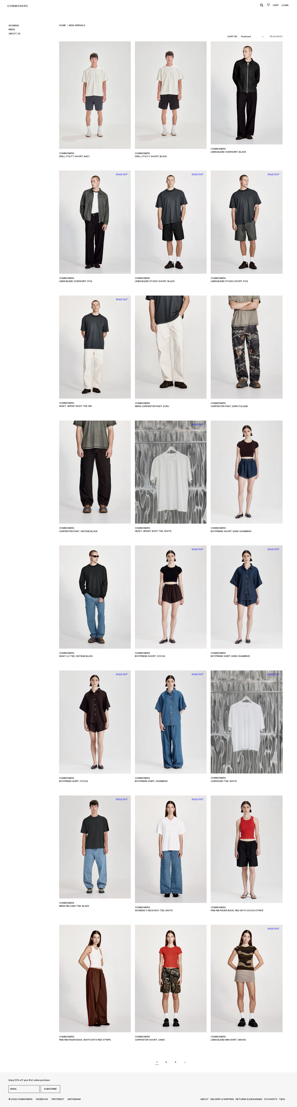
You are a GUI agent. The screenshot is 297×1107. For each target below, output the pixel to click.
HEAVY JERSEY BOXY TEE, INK (75, 406)
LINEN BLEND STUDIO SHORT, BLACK (155, 281)
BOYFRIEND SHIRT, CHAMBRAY (151, 781)
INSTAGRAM (74, 1099)
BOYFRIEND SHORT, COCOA (150, 656)
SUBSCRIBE (50, 1089)
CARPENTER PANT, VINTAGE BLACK (78, 531)
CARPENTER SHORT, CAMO (150, 1040)
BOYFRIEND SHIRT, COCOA (73, 781)
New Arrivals (77, 25)
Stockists (270, 1099)
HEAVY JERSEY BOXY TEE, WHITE (153, 531)
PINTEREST (58, 1099)
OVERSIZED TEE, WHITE (224, 781)
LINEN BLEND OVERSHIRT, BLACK (228, 152)
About (204, 1099)
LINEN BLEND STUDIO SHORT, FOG (229, 281)
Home (62, 25)
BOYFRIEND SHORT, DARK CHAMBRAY (231, 531)
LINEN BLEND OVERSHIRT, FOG (75, 281)
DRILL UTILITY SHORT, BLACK (151, 156)
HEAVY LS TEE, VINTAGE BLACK (76, 656)
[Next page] (185, 1062)
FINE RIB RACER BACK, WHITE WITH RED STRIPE (85, 1040)
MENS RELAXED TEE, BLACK (74, 906)
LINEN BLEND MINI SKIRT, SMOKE (228, 1040)
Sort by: (232, 36)
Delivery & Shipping (222, 1099)
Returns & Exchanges (249, 1099)
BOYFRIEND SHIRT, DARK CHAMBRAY (230, 656)
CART (276, 5)
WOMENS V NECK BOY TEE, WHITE (154, 910)
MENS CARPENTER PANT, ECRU (152, 406)
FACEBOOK (42, 1099)
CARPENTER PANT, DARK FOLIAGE (229, 406)
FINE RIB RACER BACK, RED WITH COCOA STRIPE (237, 910)
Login (285, 5)
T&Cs (282, 1099)
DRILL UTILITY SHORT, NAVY (74, 156)
